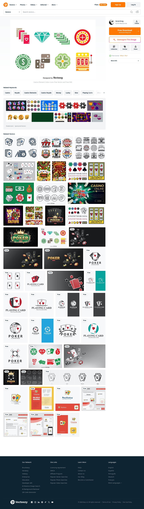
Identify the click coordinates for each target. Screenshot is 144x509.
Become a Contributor (86, 480)
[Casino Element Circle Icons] (51, 193)
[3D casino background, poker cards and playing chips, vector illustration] (84, 356)
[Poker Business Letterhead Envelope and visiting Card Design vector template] (15, 425)
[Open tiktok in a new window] (45, 502)
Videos (32, 5)
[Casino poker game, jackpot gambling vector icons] (56, 148)
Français (111, 480)
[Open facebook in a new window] (32, 502)
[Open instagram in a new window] (35, 502)
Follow (137, 23)
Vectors (12, 5)
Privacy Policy (116, 502)
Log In (133, 5)
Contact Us (82, 471)
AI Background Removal (30, 489)
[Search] (131, 12)
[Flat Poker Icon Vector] (15, 399)
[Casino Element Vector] (18, 193)
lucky (68, 93)
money (58, 93)
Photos (22, 5)
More (54, 5)
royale (17, 93)
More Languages (114, 483)
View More (97, 117)
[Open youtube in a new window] (52, 502)
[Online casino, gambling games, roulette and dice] (13, 216)
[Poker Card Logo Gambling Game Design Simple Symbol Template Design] (95, 258)
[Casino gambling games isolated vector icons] (90, 148)
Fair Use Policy (127, 502)
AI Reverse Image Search (31, 486)
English (111, 468)
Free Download (125, 31)
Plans (96, 5)
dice (76, 93)
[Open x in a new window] (49, 502)
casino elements (30, 93)
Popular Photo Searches (58, 480)
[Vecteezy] (5, 5)
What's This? (123, 56)
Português (112, 474)
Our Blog (81, 477)
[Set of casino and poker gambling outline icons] (20, 148)
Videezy (25, 474)
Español (111, 471)
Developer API (27, 483)
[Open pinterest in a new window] (42, 502)
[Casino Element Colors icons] (53, 237)
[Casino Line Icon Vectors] (31, 377)
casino (7, 93)
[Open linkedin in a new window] (39, 502)
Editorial (43, 5)
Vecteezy (25, 471)
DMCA (52, 471)
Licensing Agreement (58, 468)
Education (25, 480)
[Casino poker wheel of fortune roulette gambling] (43, 171)
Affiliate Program (56, 474)
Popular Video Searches (58, 483)
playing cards (88, 93)
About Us (81, 474)
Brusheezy (26, 468)
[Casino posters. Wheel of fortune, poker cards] (34, 216)
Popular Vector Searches (59, 477)
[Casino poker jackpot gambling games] (59, 171)
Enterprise (26, 477)
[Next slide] (102, 92)
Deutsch (111, 477)
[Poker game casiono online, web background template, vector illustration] (22, 258)
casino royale (46, 93)
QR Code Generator (29, 492)
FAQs (80, 468)
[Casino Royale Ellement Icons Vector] (45, 356)
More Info (114, 61)
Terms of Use (106, 502)
